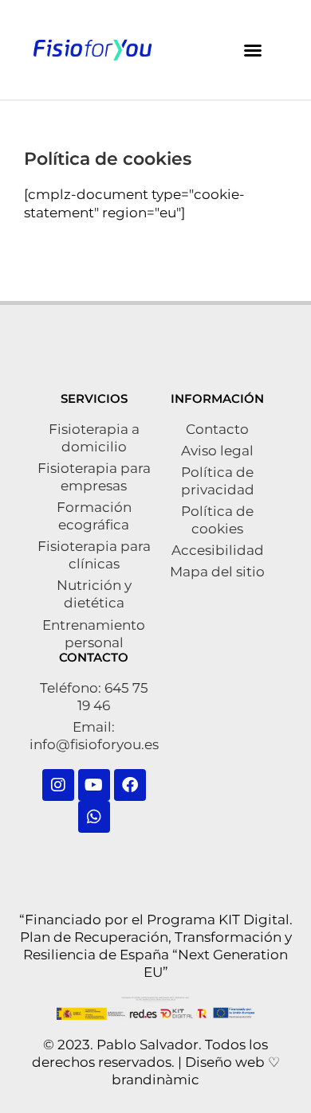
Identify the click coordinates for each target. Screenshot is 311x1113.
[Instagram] (58, 785)
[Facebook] (130, 785)
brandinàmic (155, 1080)
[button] (252, 50)
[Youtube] (94, 785)
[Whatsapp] (94, 817)
